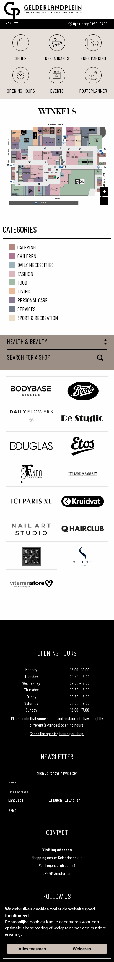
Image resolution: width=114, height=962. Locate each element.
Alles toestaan (32, 949)
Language (16, 799)
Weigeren (82, 949)
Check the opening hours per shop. (57, 733)
